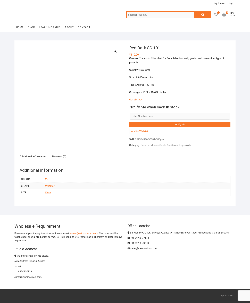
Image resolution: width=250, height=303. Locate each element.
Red (47, 179)
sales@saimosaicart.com (143, 248)
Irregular (49, 185)
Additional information (33, 156)
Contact (84, 27)
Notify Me (180, 124)
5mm (48, 192)
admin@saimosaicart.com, (28, 277)
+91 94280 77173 (139, 238)
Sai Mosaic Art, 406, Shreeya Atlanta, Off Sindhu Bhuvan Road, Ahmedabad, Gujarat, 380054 (179, 232)
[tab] (33, 156)
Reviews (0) (59, 156)
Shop (31, 27)
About (69, 27)
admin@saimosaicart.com (84, 233)
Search (202, 14)
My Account (220, 3)
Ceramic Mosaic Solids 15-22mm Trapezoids (166, 145)
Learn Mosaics (50, 27)
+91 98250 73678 (139, 243)
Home (20, 27)
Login (231, 3)
